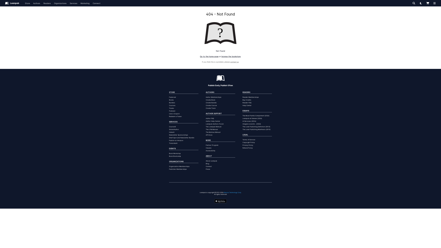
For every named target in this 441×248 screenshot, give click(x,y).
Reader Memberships (251, 97)
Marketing (85, 3)
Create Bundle (211, 103)
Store (27, 3)
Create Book (210, 100)
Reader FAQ (247, 103)
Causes (209, 148)
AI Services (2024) (249, 121)
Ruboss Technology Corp (232, 192)
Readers (47, 3)
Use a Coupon (174, 114)
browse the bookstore (231, 56)
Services (73, 3)
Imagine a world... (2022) (252, 124)
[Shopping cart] (427, 3)
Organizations (60, 3)
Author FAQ (210, 118)
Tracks (171, 108)
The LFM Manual (212, 129)
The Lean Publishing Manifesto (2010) (257, 129)
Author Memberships (213, 97)
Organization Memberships (179, 166)
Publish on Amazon (176, 140)
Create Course (211, 105)
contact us (234, 62)
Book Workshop (175, 153)
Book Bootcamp (175, 156)
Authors (36, 3)
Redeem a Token (175, 116)
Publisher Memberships (178, 169)
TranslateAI (173, 143)
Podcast (172, 111)
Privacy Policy (248, 145)
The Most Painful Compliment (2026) (256, 116)
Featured (172, 97)
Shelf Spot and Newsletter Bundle (181, 138)
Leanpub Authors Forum (215, 124)
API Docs (209, 135)
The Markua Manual (213, 132)
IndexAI (171, 132)
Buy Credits (247, 100)
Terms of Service (249, 140)
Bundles (172, 103)
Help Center (247, 105)
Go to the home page (209, 56)
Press (208, 169)
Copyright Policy (249, 142)
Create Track (211, 108)
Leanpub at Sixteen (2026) (252, 118)
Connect (96, 3)
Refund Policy (248, 148)
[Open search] (414, 3)
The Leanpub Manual (213, 127)
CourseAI (172, 127)
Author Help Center (213, 121)
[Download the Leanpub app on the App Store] (220, 201)
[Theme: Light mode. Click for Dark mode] (421, 3)
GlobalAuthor (174, 129)
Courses (172, 105)
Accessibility (210, 151)
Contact (209, 166)
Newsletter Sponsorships (178, 135)
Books (171, 100)
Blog (207, 164)
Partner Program (212, 145)
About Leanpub (211, 161)
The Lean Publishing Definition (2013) (256, 127)
